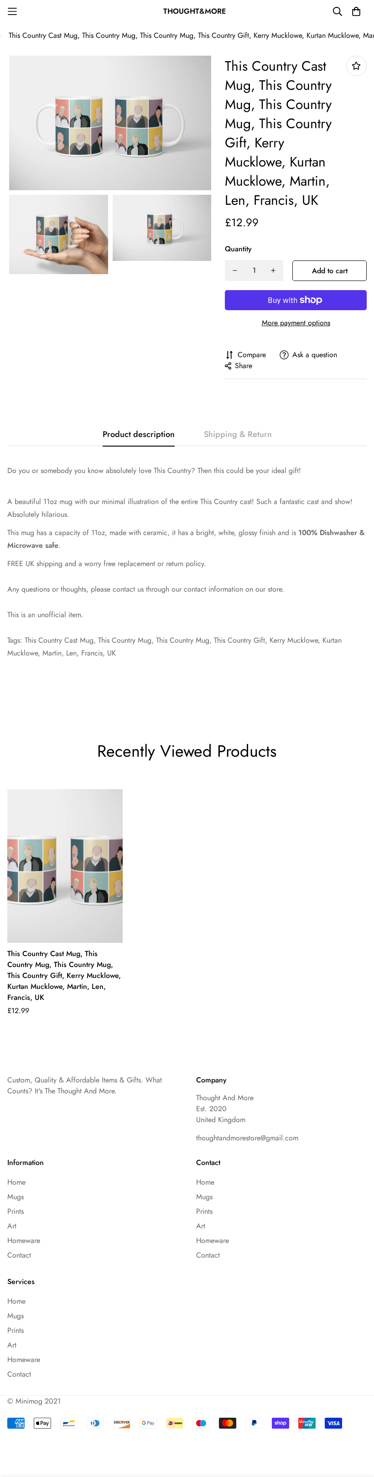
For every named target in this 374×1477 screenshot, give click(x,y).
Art (11, 1226)
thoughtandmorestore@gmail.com (247, 1138)
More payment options (296, 322)
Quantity (238, 249)
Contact (19, 1255)
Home (16, 1182)
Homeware (23, 1240)
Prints (15, 1211)
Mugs (15, 1196)
